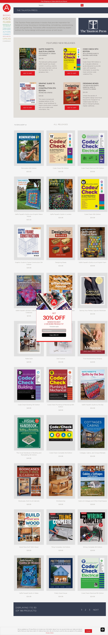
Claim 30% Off (54, 335)
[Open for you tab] (103, 630)
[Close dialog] (69, 295)
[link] (54, 302)
